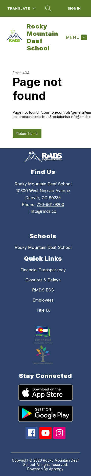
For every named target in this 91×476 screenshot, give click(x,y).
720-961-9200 (50, 204)
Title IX (43, 310)
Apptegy (56, 469)
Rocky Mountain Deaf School (43, 247)
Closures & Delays (43, 279)
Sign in (74, 8)
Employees (43, 300)
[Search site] (48, 8)
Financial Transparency (43, 269)
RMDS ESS (43, 289)
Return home (27, 133)
